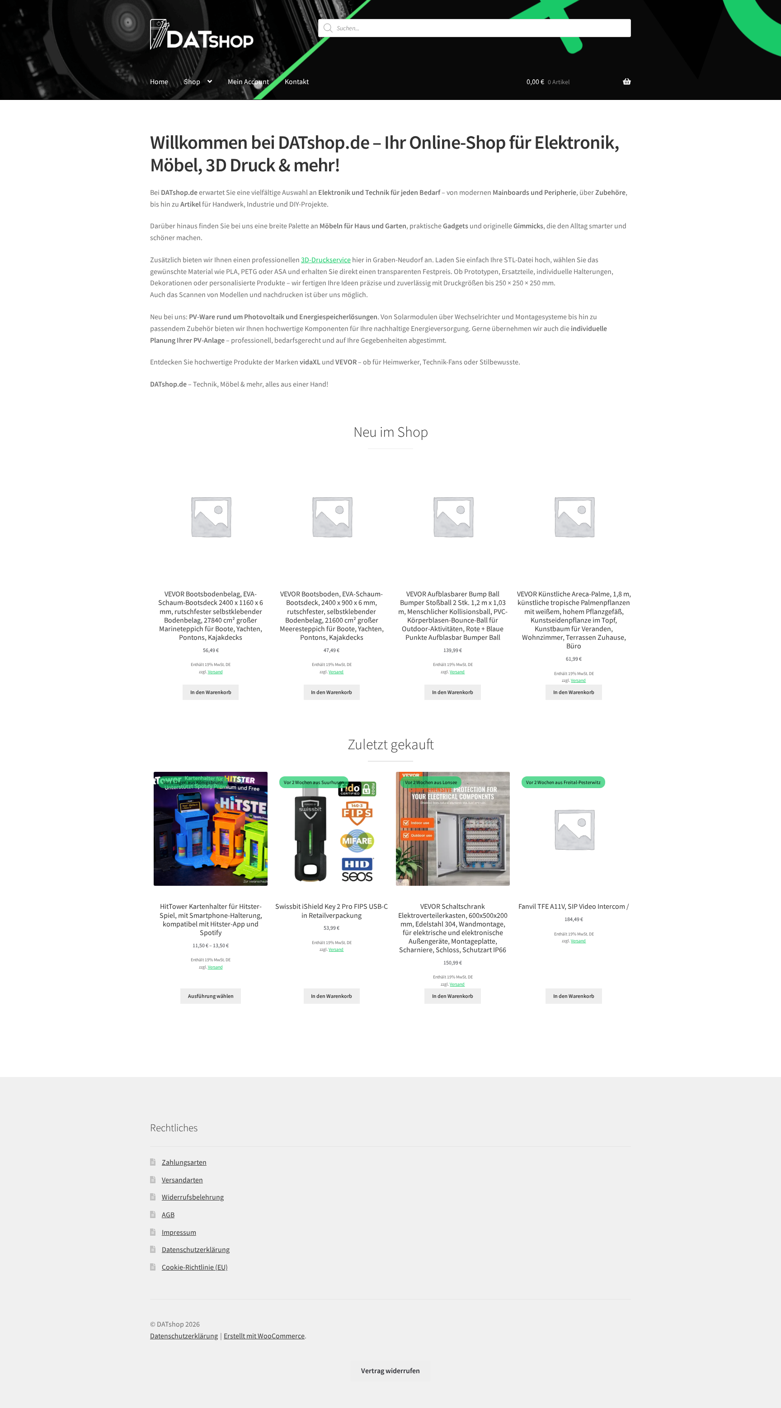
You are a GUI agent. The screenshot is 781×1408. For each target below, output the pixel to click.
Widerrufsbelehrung (193, 1196)
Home (159, 81)
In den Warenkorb (210, 692)
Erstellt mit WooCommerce (264, 1335)
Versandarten (182, 1179)
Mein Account (248, 81)
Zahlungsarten (184, 1162)
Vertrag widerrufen (390, 1370)
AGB (168, 1214)
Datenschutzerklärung (196, 1249)
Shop (192, 81)
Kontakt (297, 81)
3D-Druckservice (326, 259)
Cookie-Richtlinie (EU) (195, 1266)
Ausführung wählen (211, 995)
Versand (215, 672)
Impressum (179, 1232)
